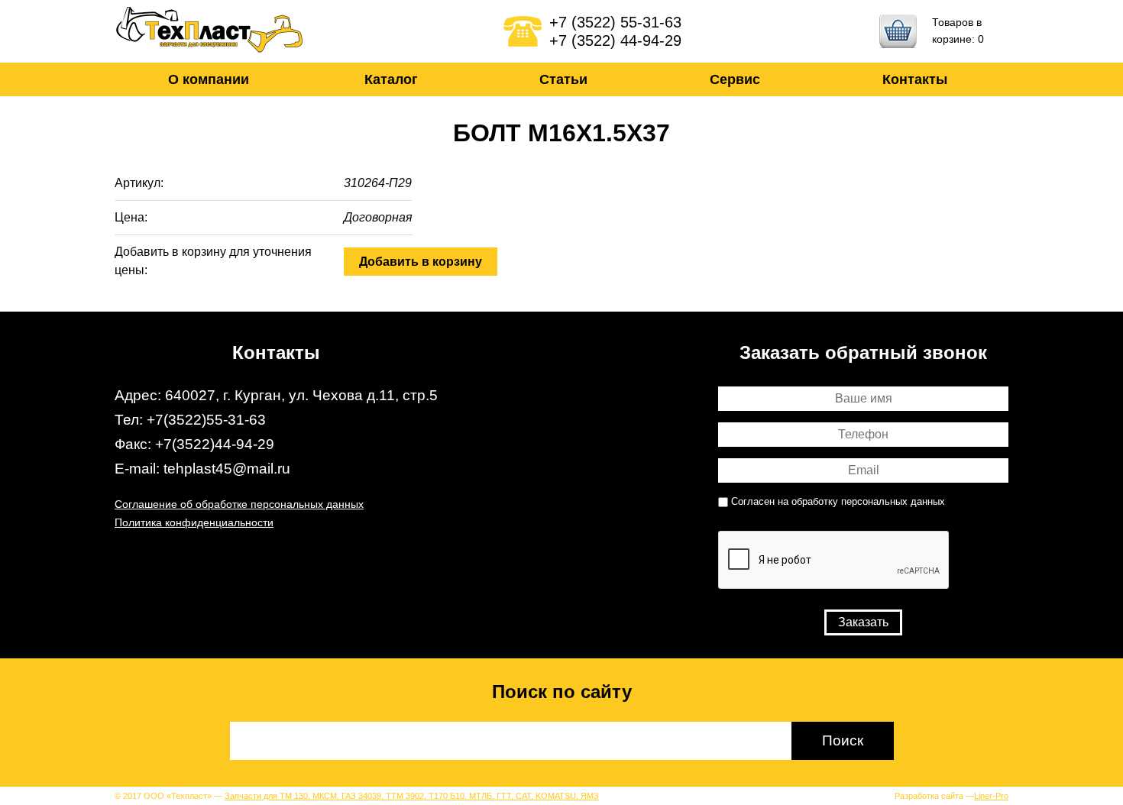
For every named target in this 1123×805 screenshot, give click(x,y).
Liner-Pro (991, 795)
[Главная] (210, 31)
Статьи (563, 79)
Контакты (914, 79)
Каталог (391, 79)
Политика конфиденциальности (194, 522)
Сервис (735, 79)
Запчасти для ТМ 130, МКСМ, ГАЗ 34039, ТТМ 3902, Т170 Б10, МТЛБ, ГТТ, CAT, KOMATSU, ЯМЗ (412, 795)
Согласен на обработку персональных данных (838, 502)
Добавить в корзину (420, 261)
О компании (208, 79)
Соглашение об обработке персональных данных (239, 504)
